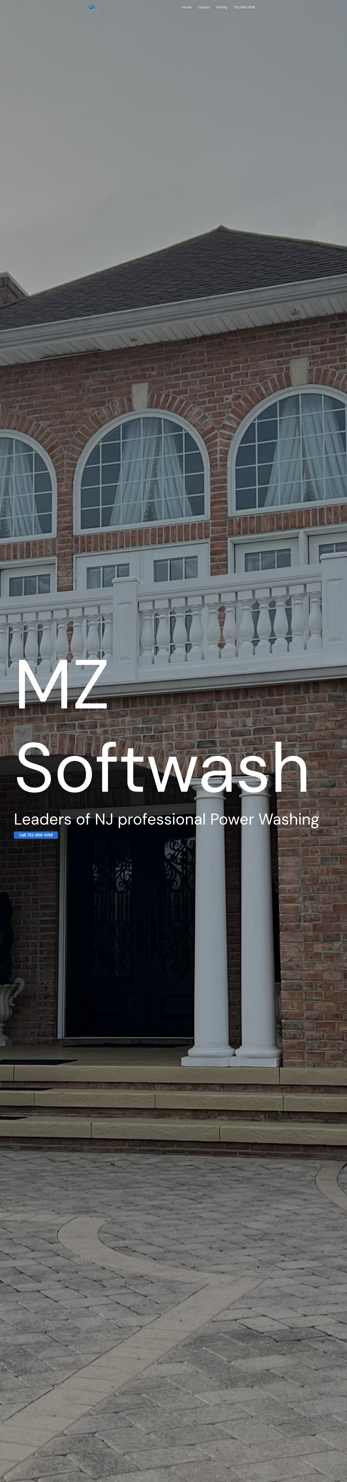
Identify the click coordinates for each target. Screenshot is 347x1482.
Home (187, 7)
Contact (204, 7)
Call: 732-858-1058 (36, 835)
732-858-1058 (244, 7)
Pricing (221, 7)
